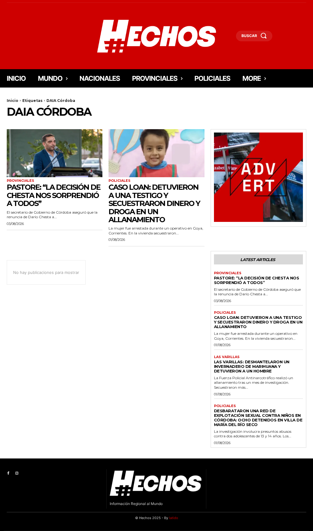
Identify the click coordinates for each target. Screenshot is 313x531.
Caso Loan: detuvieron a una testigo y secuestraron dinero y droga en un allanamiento (154, 203)
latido (173, 518)
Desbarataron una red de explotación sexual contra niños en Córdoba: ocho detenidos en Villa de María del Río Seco (258, 417)
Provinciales (20, 181)
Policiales (120, 181)
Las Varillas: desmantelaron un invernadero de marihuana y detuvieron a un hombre (251, 366)
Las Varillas (227, 357)
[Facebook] (8, 473)
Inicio (12, 100)
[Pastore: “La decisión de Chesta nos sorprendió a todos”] (54, 153)
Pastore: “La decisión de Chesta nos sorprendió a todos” (53, 195)
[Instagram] (17, 473)
